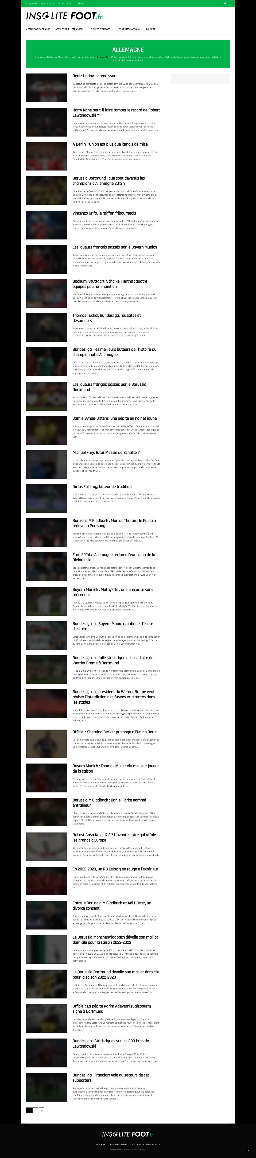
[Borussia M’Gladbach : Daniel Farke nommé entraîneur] (46, 812)
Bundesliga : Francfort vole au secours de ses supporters (111, 1077)
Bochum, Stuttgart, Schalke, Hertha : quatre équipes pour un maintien (110, 283)
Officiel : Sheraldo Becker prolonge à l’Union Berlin (115, 732)
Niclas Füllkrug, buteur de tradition (102, 487)
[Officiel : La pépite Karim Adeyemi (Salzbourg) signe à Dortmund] (46, 1018)
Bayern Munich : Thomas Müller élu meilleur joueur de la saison (116, 768)
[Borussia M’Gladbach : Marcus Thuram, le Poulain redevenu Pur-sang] (46, 532)
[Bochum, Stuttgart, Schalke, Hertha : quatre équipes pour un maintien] (46, 293)
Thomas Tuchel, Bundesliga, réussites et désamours (107, 318)
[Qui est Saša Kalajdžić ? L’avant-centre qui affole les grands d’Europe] (46, 846)
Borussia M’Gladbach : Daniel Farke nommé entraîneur (109, 802)
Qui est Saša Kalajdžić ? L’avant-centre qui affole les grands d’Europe (114, 837)
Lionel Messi (31, 3)
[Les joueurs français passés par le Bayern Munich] (46, 259)
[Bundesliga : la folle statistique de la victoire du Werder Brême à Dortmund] (46, 669)
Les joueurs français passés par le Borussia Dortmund (109, 387)
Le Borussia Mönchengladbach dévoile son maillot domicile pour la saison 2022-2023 (115, 939)
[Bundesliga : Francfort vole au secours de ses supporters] (46, 1087)
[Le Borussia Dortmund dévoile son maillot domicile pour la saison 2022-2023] (46, 984)
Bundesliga (102, 57)
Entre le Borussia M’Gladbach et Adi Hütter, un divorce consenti (112, 905)
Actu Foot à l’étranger (69, 29)
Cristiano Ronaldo (66, 3)
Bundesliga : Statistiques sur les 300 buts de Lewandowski (111, 1043)
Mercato (81, 3)
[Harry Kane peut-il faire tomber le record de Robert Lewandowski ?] (46, 122)
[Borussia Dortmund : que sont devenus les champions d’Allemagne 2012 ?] (46, 190)
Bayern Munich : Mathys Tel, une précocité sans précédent (113, 592)
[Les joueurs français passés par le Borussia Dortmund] (46, 396)
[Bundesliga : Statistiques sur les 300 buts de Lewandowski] (46, 1053)
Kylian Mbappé (47, 3)
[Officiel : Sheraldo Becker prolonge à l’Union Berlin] (46, 744)
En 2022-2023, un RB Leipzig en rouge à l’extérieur (115, 869)
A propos (100, 1144)
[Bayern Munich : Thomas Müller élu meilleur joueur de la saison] (46, 778)
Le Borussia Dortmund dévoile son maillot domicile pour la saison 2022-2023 (116, 974)
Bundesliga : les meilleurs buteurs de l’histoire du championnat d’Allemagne (114, 352)
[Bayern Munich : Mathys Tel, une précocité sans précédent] (46, 601)
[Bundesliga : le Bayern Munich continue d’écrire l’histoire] (46, 635)
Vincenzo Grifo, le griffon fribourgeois (104, 213)
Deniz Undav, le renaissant (95, 76)
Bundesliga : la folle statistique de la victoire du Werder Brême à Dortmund (113, 660)
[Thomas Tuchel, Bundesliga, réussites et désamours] (46, 327)
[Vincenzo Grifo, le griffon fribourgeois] (46, 225)
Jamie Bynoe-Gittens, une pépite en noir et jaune (115, 418)
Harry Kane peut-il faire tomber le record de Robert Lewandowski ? (116, 112)
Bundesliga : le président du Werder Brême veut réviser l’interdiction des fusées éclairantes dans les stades (114, 697)
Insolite (151, 29)
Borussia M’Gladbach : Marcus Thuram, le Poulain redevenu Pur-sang (114, 523)
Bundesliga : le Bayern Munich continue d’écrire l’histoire (113, 626)
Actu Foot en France (38, 29)
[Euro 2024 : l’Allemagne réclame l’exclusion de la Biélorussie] (46, 566)
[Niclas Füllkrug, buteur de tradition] (46, 498)
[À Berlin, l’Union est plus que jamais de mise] (46, 156)
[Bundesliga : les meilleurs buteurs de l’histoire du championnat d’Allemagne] (46, 361)
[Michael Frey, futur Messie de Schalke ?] (46, 464)
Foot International (129, 29)
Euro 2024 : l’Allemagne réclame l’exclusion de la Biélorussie (114, 557)
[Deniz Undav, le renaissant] (46, 87)
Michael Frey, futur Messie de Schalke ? (106, 452)
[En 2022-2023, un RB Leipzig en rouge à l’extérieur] (46, 881)
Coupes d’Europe (100, 29)
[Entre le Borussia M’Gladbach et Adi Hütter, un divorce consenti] (46, 915)
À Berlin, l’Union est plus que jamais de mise (110, 144)
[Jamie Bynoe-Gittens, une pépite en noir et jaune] (46, 430)
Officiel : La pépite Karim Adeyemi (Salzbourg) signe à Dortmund (112, 1008)
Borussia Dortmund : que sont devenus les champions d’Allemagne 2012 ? (109, 180)
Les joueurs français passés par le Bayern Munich (115, 247)
